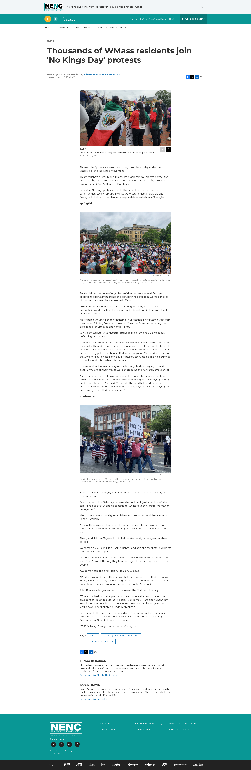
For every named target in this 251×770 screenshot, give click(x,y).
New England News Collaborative (121, 635)
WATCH (88, 27)
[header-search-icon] (202, 7)
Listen (77, 27)
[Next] (168, 149)
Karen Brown (112, 74)
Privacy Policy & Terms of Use (182, 724)
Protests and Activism (101, 641)
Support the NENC (143, 729)
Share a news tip (107, 729)
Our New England (106, 27)
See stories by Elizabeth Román (98, 675)
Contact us (105, 724)
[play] (48, 19)
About (123, 27)
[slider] (59, 19)
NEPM (50, 41)
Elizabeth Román (94, 74)
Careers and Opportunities (181, 729)
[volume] (55, 19)
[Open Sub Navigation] (53, 27)
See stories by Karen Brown (96, 699)
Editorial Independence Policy (148, 724)
